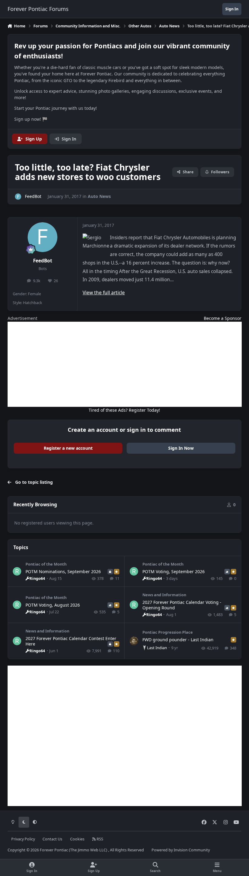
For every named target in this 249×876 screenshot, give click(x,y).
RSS (99, 839)
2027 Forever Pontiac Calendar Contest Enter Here (71, 641)
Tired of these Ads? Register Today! (124, 410)
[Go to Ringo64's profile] (17, 571)
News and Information (164, 594)
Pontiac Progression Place (167, 632)
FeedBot (42, 261)
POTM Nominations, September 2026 (63, 571)
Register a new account (68, 448)
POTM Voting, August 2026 (53, 605)
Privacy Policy (23, 839)
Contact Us (52, 839)
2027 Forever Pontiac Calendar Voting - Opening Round (181, 605)
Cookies (77, 839)
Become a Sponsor (222, 318)
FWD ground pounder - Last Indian (177, 639)
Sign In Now (181, 448)
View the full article (104, 292)
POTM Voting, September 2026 (173, 571)
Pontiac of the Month (46, 564)
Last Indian (157, 647)
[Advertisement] (125, 364)
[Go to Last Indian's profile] (134, 641)
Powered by (181, 850)
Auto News (99, 196)
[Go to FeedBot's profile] (18, 196)
